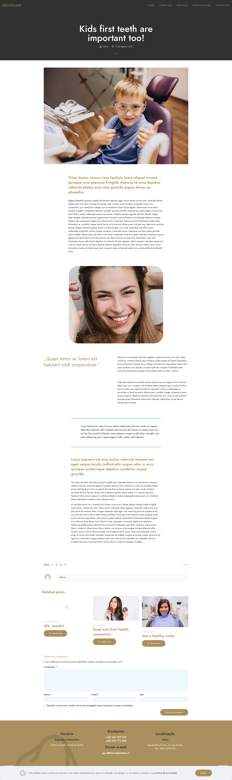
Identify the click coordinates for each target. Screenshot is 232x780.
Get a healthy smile (158, 635)
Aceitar (203, 773)
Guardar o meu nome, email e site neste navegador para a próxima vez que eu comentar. (90, 705)
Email (95, 694)
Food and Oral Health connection (111, 632)
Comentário (50, 667)
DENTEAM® (12, 5)
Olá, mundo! (54, 625)
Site (142, 694)
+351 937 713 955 (116, 741)
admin (105, 46)
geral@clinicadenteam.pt (116, 753)
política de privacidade (166, 773)
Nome (47, 694)
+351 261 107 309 (116, 737)
